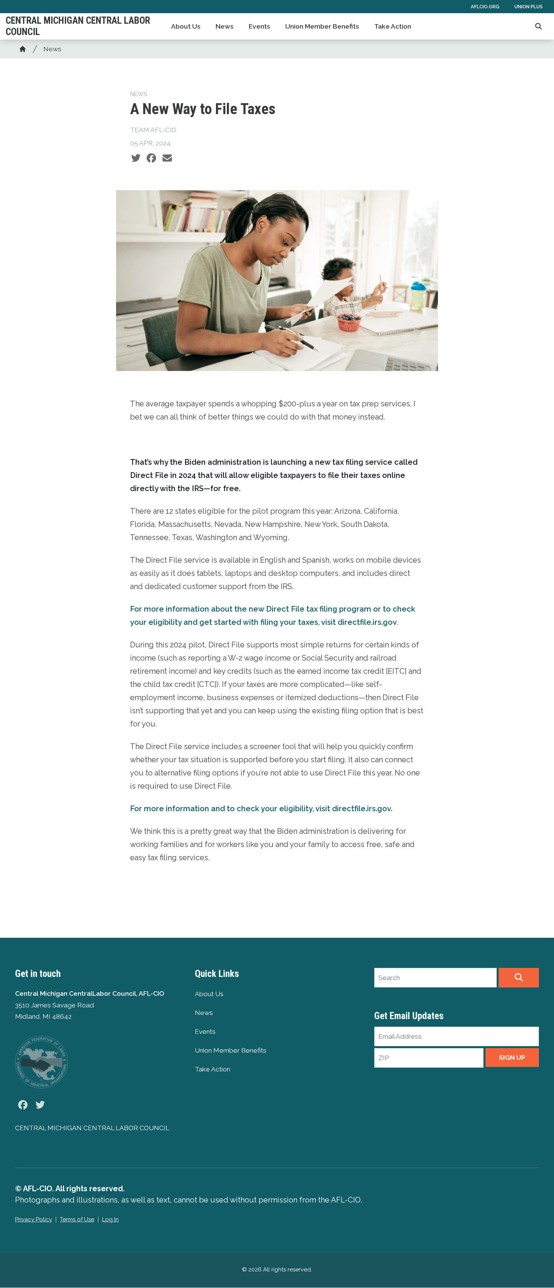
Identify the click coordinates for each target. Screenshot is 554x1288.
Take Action (392, 26)
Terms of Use (77, 1219)
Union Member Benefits (322, 26)
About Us (185, 26)
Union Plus (528, 6)
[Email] (167, 158)
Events (259, 26)
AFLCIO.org (485, 6)
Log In (110, 1219)
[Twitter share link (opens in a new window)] (136, 158)
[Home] (22, 49)
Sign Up (512, 1057)
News (225, 26)
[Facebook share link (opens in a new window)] (151, 158)
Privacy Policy (33, 1219)
